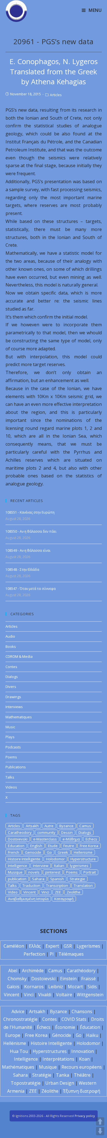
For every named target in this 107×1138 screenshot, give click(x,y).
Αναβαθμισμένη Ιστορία (28, 898)
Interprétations (58, 1059)
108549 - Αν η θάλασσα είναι (27, 550)
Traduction (31, 885)
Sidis (92, 987)
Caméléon (14, 946)
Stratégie (41, 1075)
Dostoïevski (43, 979)
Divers (10, 686)
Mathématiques (18, 1067)
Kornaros (34, 987)
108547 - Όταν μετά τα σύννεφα (30, 588)
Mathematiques (18, 716)
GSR (68, 946)
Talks (9, 777)
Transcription (57, 885)
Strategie (77, 878)
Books (10, 646)
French (13, 852)
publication (17, 878)
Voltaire (64, 995)
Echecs (91, 839)
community (46, 832)
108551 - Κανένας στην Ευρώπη (30, 512)
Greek (63, 852)
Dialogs (11, 676)
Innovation (82, 1051)
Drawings (13, 696)
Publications (15, 766)
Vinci (45, 892)
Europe (12, 1035)
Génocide (61, 1035)
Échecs (43, 1027)
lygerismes (79, 865)
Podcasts (13, 747)
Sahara (38, 878)
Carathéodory (81, 971)
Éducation (90, 1027)
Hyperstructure (83, 858)
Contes (11, 666)
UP (100, 1121)
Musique (15, 872)
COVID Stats (73, 1019)
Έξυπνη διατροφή (81, 1091)
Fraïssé (88, 979)
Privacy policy (85, 1116)
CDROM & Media (19, 656)
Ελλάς (35, 946)
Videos (11, 787)
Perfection (34, 954)
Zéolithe (49, 1091)
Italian (59, 865)
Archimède (33, 971)
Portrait (89, 872)
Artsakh (32, 825)
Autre (49, 825)
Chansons (82, 1011)
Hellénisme (14, 1043)
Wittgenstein (90, 995)
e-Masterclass (45, 839)
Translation (83, 885)
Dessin (67, 832)
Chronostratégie (20, 1019)
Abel (12, 971)
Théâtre (82, 1075)
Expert (52, 946)
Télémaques (71, 954)
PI (52, 954)
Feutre (68, 845)
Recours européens (81, 1067)
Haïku (92, 1035)
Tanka (62, 1075)
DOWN (100, 1131)
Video (13, 892)
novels (34, 872)
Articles (55, 95)
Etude (53, 845)
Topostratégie (26, 1083)
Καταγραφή (64, 898)
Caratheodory (20, 832)
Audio (10, 636)
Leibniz (55, 987)
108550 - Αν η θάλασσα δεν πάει (31, 531)
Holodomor (55, 858)
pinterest (52, 872)
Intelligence (17, 865)
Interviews (14, 706)
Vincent (29, 892)
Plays (10, 736)
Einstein (68, 979)
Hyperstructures (50, 1051)
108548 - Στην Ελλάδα (22, 569)
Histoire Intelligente (24, 858)
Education (16, 845)
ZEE (58, 892)
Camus (85, 825)
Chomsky (17, 979)
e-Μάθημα (71, 839)
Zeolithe (73, 892)
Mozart (75, 987)
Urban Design (59, 1083)
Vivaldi (44, 995)
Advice (18, 1011)
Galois (13, 987)
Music (10, 726)
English (36, 845)
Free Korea (89, 845)
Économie (65, 1027)
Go (49, 852)
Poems (11, 757)
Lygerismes (88, 946)
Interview (40, 865)
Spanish (57, 878)
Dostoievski (17, 839)
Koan (84, 1059)
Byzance (66, 825)
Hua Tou (19, 1051)
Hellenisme (83, 852)
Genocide (33, 852)
